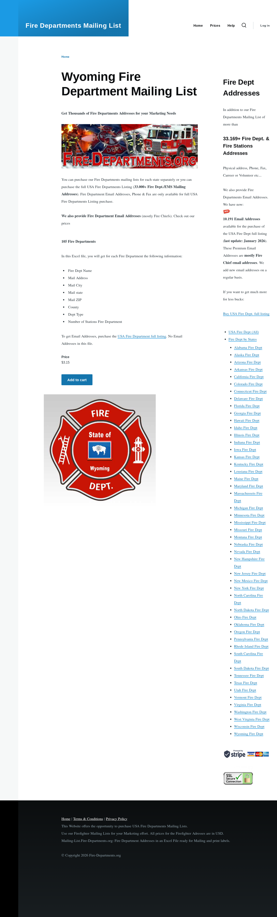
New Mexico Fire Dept (251, 580)
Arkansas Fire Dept (248, 369)
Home (65, 56)
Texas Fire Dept (245, 682)
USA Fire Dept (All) (244, 331)
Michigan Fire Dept (248, 507)
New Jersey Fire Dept (250, 573)
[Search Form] (243, 25)
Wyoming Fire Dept (248, 733)
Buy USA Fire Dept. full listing (246, 313)
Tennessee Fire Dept (249, 675)
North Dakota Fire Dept (251, 609)
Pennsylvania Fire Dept (251, 638)
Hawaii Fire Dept (246, 420)
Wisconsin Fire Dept (249, 726)
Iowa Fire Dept (245, 449)
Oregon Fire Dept (247, 631)
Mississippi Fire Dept (250, 522)
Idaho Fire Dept (245, 427)
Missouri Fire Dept (248, 529)
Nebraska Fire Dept (248, 544)
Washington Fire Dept (250, 711)
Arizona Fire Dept (247, 362)
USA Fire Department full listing (142, 336)
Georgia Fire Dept (247, 413)
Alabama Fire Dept (248, 347)
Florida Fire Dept (247, 405)
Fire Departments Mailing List (73, 25)
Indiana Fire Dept (247, 442)
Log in (265, 25)
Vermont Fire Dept (248, 697)
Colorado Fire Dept (248, 383)
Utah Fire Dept (245, 689)
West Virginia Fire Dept (251, 719)
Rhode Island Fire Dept (251, 646)
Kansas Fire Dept (247, 456)
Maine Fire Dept (246, 478)
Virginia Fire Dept (247, 704)
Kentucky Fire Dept (248, 464)
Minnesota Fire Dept (249, 515)
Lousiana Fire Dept (248, 471)
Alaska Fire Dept (246, 354)
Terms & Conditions (88, 818)
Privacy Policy (116, 818)
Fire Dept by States (243, 339)
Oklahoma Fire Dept (249, 624)
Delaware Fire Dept (248, 398)
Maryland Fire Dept (248, 485)
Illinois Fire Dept (246, 434)
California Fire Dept (249, 376)
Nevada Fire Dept (247, 551)
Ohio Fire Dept (245, 617)
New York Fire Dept (249, 587)
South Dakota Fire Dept (251, 668)
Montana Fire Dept (248, 536)
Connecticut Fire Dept (250, 391)
